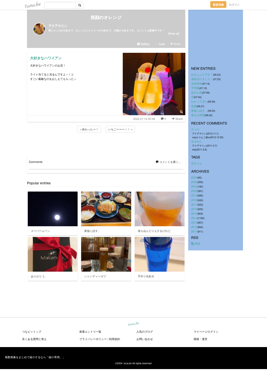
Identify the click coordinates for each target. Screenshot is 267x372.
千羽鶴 (195, 88)
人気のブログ (144, 331)
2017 (194, 204)
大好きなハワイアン (46, 57)
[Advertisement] (106, 144)
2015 (194, 213)
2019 (194, 195)
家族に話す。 (199, 110)
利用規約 (114, 339)
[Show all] (173, 33)
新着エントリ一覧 (90, 331)
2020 (194, 191)
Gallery (145, 44)
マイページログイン (206, 331)
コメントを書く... (170, 162)
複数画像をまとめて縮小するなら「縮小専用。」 (35, 357)
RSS (197, 244)
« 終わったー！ (89, 129)
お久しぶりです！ (202, 74)
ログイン (234, 4)
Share (176, 44)
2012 (194, 227)
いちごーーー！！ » (120, 129)
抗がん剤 (196, 92)
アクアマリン (57, 25)
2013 (194, 222)
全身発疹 (196, 83)
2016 (194, 209)
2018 (194, 200)
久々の (195, 129)
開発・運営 (200, 339)
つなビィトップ (31, 331)
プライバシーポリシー (93, 339)
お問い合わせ (144, 339)
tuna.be (133, 323)
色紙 (194, 106)
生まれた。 (198, 141)
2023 (194, 177)
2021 (194, 186)
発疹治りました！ (202, 79)
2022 (194, 182)
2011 (194, 231)
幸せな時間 (198, 115)
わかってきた (199, 101)
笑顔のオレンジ (106, 17)
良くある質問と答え (34, 339)
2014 (194, 218)
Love (161, 44)
